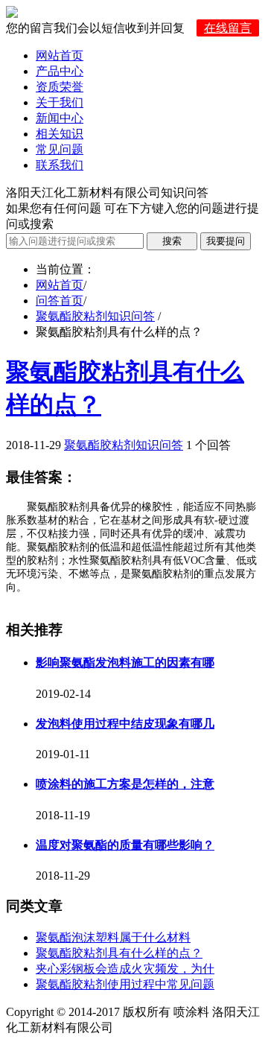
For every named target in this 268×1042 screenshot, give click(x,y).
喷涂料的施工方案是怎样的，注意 (125, 784)
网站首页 (59, 55)
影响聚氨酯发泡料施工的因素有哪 (125, 662)
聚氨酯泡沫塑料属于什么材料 (113, 937)
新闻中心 (59, 118)
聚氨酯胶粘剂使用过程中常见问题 (125, 984)
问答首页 (59, 300)
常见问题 (59, 149)
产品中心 (59, 71)
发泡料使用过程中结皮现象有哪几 (125, 723)
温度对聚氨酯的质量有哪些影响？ (125, 845)
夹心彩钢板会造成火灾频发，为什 (125, 968)
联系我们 (59, 165)
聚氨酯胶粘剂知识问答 (95, 316)
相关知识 (59, 133)
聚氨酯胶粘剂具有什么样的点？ (119, 953)
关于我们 (59, 102)
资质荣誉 (59, 86)
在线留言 (228, 28)
